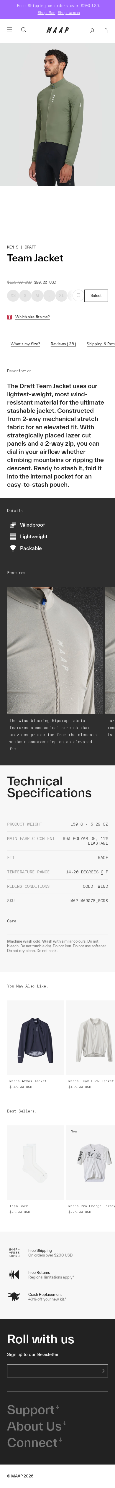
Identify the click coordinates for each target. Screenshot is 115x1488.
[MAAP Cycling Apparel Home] (57, 32)
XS (13, 295)
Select (96, 295)
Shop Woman (69, 13)
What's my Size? (25, 344)
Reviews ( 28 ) (63, 344)
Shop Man (46, 13)
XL (61, 295)
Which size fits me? (32, 317)
